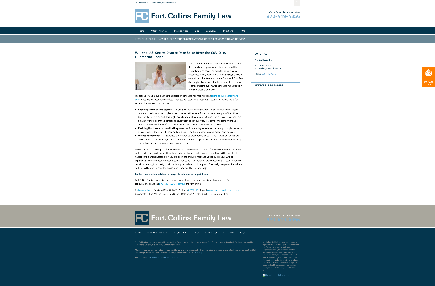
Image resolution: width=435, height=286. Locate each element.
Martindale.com (171, 257)
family (238, 190)
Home (141, 30)
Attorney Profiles (159, 30)
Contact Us (211, 30)
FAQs (242, 30)
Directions (228, 30)
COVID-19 (155, 39)
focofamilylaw (145, 190)
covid (223, 190)
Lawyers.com (156, 257)
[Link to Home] (184, 15)
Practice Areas (181, 30)
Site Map (198, 252)
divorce (230, 190)
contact (181, 183)
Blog (197, 30)
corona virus (213, 190)
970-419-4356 (283, 16)
